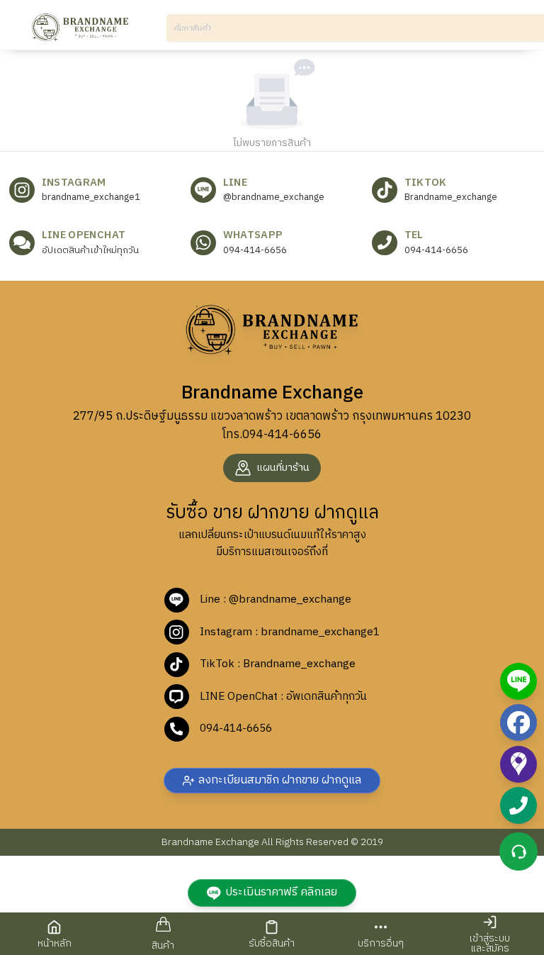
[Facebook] (518, 722)
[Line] (518, 681)
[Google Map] (518, 764)
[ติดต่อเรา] (518, 851)
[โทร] (518, 805)
